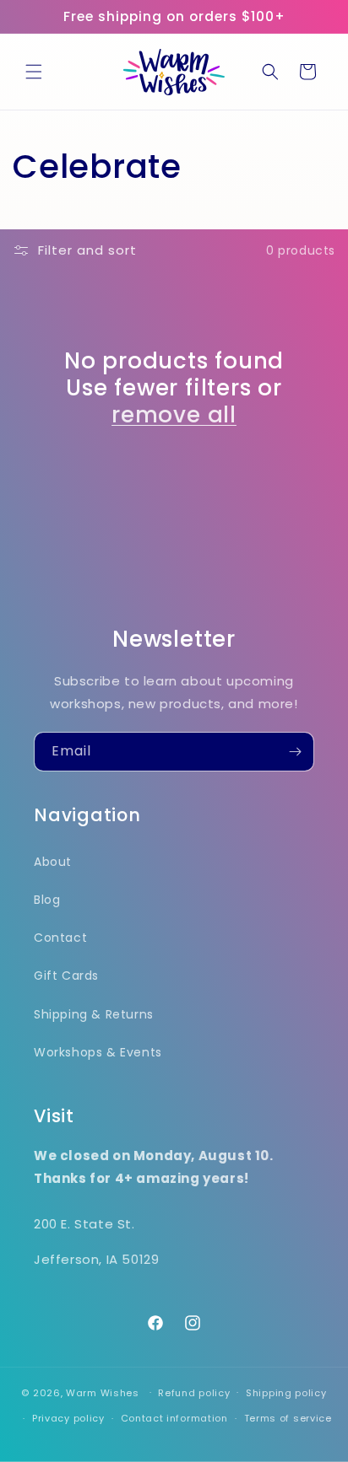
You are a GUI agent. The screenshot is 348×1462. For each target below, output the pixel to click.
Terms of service (288, 1418)
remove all (174, 414)
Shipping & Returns (94, 1014)
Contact (60, 937)
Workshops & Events (98, 1052)
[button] (33, 71)
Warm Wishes (102, 1392)
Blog (47, 899)
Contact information (174, 1418)
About (53, 861)
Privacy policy (68, 1418)
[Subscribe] (294, 751)
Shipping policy (286, 1393)
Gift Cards (66, 975)
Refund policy (194, 1393)
